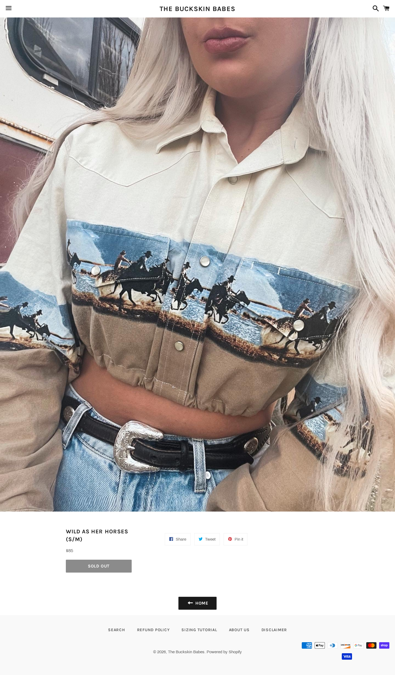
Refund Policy (153, 629)
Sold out (99, 566)
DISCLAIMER (274, 629)
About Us (239, 629)
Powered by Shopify (224, 652)
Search (116, 629)
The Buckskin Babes (198, 9)
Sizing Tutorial (199, 629)
